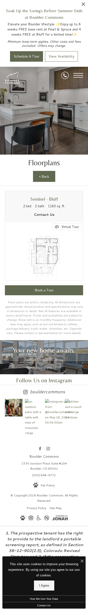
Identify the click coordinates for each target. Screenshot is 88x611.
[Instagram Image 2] (34, 417)
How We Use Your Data (44, 598)
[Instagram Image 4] (74, 409)
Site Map (55, 508)
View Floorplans (40, 367)
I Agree (44, 585)
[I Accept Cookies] (82, 561)
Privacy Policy (36, 508)
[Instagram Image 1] (13, 407)
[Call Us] (65, 75)
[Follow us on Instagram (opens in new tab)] (48, 448)
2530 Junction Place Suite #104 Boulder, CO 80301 (44, 466)
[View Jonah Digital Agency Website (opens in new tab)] (60, 518)
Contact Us (44, 605)
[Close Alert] (83, 5)
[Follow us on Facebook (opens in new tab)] (40, 448)
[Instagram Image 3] (54, 412)
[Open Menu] (78, 75)
